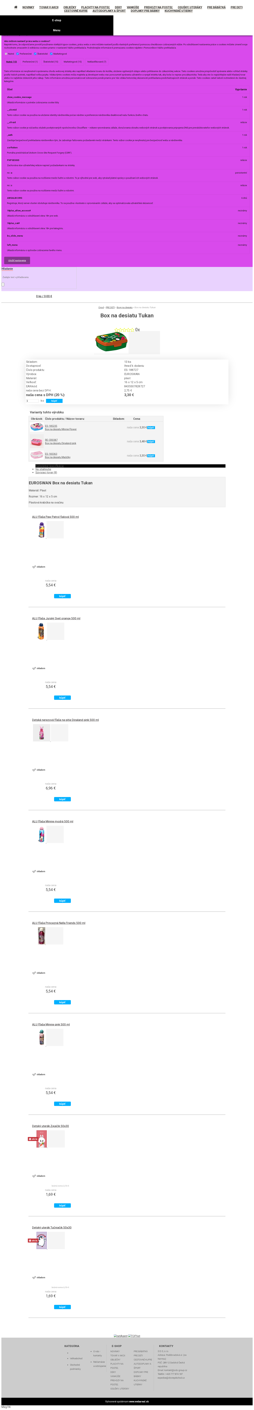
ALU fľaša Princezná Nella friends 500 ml (58, 923)
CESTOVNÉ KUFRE (143, 1359)
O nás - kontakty (97, 1353)
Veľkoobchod (76, 1358)
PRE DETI (110, 307)
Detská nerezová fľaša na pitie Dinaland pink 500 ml (65, 720)
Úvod (101, 307)
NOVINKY (115, 1351)
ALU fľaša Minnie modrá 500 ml (52, 821)
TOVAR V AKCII (117, 1355)
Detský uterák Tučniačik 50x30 (52, 1227)
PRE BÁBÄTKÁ (141, 1351)
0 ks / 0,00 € (44, 296)
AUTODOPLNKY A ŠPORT (142, 1366)
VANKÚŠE (115, 1376)
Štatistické (42, 53)
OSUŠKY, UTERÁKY (119, 1388)
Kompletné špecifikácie (49, 466)
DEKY (113, 1372)
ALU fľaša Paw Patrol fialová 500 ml (55, 517)
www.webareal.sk (139, 1401)
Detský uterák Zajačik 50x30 (50, 1126)
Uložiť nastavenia (17, 260)
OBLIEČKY (115, 1359)
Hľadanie (7, 268)
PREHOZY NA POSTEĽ (117, 1382)
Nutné (11, 53)
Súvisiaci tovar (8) (46, 472)
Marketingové (60, 53)
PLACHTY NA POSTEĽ (116, 1366)
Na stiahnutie (43, 469)
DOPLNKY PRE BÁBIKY (141, 1374)
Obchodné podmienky (75, 1367)
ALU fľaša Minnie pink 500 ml (51, 1024)
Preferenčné (26, 53)
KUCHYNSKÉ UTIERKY (140, 1382)
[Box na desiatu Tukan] (111, 352)
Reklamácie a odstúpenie (99, 1364)
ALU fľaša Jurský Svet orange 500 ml (56, 618)
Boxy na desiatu (125, 307)
